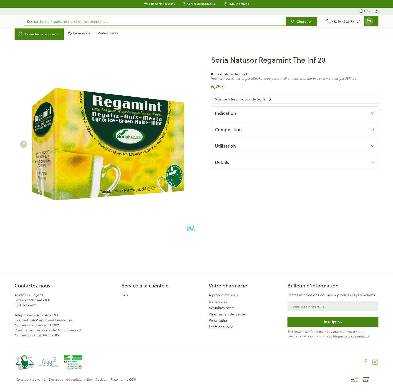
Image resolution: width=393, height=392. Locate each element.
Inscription (333, 321)
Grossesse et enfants (43, 89)
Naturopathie (43, 115)
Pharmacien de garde (227, 314)
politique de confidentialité (349, 336)
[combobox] (155, 21)
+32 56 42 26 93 (46, 315)
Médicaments (43, 156)
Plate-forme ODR (123, 379)
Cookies (101, 379)
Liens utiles (218, 301)
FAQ (125, 294)
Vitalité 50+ (43, 102)
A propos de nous (223, 294)
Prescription (218, 320)
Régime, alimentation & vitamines (43, 75)
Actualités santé (222, 307)
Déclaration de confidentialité (70, 379)
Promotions (28, 44)
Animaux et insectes (43, 143)
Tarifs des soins (221, 326)
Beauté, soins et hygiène (43, 59)
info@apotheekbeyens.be (51, 320)
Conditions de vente (30, 379)
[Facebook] (365, 362)
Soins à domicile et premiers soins (43, 129)
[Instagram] (375, 362)
